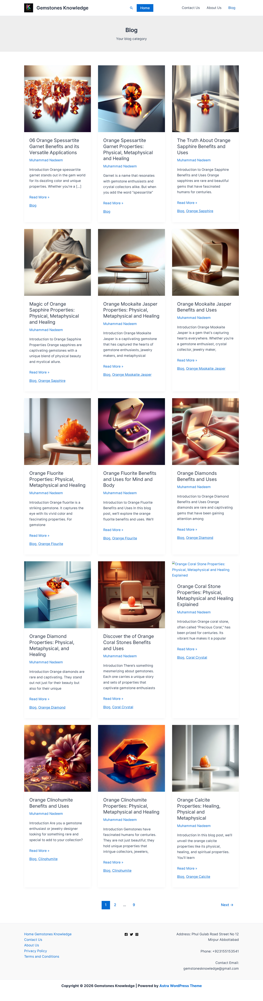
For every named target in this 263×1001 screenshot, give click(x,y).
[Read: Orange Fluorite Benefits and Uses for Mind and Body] (131, 431)
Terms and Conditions (41, 956)
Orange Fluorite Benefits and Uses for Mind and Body (129, 479)
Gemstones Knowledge (62, 8)
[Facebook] (126, 934)
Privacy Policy (35, 951)
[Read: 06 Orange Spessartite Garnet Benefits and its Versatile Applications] (57, 99)
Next (227, 905)
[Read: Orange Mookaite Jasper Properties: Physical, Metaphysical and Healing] (131, 262)
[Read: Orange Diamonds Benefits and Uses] (205, 431)
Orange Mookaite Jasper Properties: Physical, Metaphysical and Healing (131, 310)
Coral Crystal (122, 707)
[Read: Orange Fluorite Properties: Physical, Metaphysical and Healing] (57, 431)
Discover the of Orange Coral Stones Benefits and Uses (128, 642)
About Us (214, 8)
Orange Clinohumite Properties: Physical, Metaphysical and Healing (131, 806)
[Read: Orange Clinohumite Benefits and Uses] (57, 758)
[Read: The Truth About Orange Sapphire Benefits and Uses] (205, 99)
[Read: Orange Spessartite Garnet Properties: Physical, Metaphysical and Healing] (131, 99)
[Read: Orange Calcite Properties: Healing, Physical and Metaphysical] (205, 758)
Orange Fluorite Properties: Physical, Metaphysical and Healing (57, 479)
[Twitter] (131, 934)
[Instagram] (136, 934)
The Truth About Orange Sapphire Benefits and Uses (203, 146)
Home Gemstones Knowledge (48, 934)
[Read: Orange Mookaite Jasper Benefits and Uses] (205, 262)
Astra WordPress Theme (180, 986)
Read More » (39, 197)
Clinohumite (48, 859)
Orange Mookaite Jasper (132, 375)
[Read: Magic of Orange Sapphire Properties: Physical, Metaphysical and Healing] (57, 262)
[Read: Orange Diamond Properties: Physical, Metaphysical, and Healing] (57, 594)
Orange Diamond (199, 538)
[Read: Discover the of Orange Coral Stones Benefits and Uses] (131, 594)
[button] (131, 8)
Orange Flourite (50, 544)
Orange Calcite (198, 877)
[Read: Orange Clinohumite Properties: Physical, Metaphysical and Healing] (131, 758)
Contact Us (191, 8)
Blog (231, 8)
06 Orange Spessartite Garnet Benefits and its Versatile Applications (54, 146)
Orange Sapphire (199, 211)
